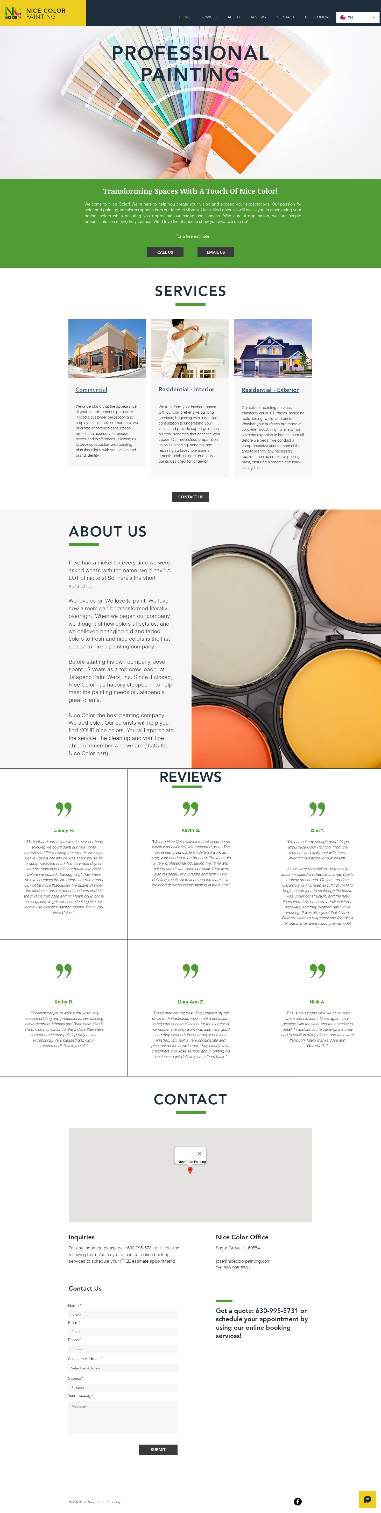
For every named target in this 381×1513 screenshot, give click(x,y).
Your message (80, 1395)
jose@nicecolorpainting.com (243, 1261)
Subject (74, 1378)
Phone (73, 1340)
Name (73, 1305)
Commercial (91, 389)
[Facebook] (298, 1501)
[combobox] (123, 1368)
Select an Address (84, 1359)
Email (72, 1323)
